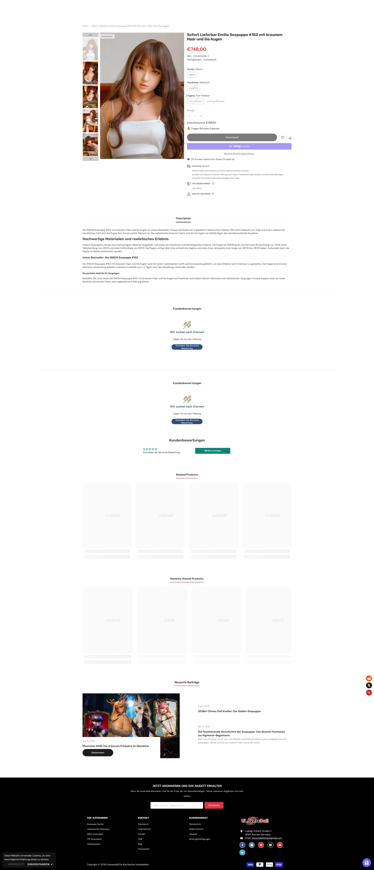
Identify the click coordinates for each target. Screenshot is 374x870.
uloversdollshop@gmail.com (267, 838)
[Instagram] (252, 845)
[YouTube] (280, 845)
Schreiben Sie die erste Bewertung (187, 347)
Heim (85, 26)
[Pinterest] (261, 845)
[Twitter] (242, 852)
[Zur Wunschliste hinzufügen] (282, 137)
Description (183, 218)
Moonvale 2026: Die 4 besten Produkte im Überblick (116, 746)
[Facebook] (242, 845)
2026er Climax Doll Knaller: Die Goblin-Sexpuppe (229, 711)
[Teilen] (288, 138)
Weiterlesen (97, 752)
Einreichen (214, 805)
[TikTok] (270, 845)
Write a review (212, 450)
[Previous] (98, 95)
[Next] (186, 95)
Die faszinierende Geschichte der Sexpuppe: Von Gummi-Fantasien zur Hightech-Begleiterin (241, 733)
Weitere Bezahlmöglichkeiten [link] (239, 153)
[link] (107, 551)
